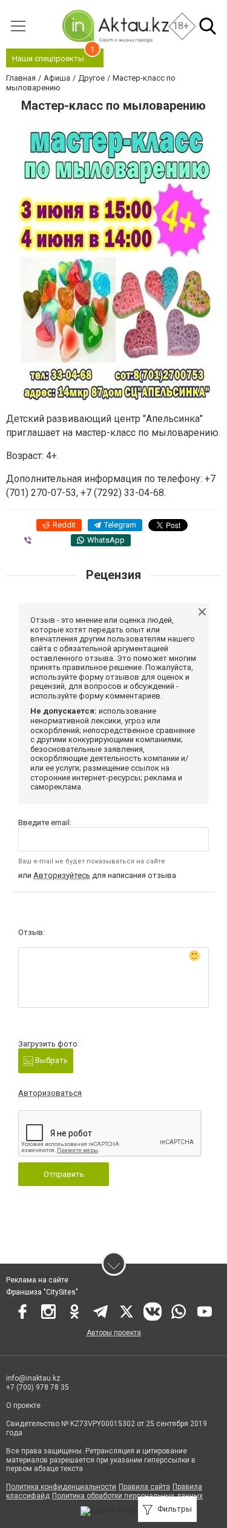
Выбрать (50, 1060)
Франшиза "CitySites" (42, 1292)
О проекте (23, 1405)
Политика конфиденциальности (61, 1487)
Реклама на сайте (37, 1280)
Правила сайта (144, 1487)
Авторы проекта (114, 1333)
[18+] (115, 25)
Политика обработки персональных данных (127, 1496)
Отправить (64, 1174)
